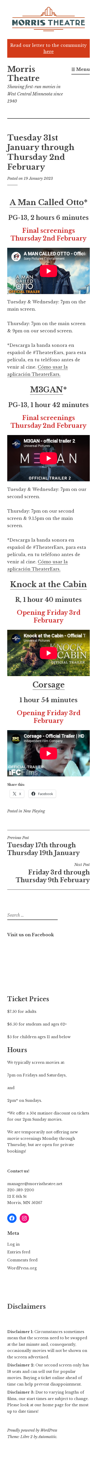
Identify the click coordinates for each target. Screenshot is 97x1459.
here (48, 51)
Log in (13, 1244)
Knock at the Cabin (48, 584)
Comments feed (22, 1260)
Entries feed (18, 1252)
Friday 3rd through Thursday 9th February (53, 873)
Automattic (47, 1436)
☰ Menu (80, 69)
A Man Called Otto (47, 202)
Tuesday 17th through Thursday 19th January (43, 846)
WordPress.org (22, 1268)
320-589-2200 (20, 1190)
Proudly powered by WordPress (32, 1430)
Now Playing (34, 811)
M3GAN (46, 389)
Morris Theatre (23, 74)
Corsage (49, 685)
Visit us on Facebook (30, 934)
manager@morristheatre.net (34, 1183)
